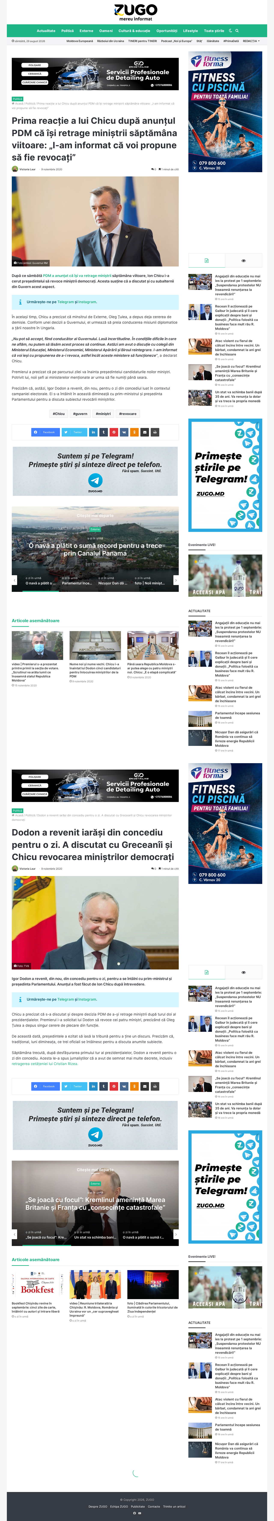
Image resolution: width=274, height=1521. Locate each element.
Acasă (18, 103)
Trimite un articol (174, 1506)
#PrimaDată (231, 41)
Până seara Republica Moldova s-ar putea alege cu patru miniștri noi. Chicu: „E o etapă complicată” (151, 668)
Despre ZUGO (98, 1506)
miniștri (104, 414)
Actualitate (46, 31)
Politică (67, 31)
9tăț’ (200, 41)
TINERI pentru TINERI (142, 41)
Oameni (106, 31)
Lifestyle (190, 31)
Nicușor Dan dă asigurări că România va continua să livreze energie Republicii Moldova (95, 549)
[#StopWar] (136, 12)
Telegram (65, 302)
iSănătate (213, 41)
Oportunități (166, 31)
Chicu (60, 414)
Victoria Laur (27, 169)
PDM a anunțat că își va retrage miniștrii (77, 276)
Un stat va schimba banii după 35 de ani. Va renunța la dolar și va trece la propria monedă (238, 396)
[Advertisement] (225, 213)
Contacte (154, 1506)
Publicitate (138, 1506)
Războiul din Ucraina (110, 41)
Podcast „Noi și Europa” (176, 41)
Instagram (87, 302)
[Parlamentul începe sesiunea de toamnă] (200, 719)
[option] (136, 12)
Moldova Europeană (80, 41)
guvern (81, 414)
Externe (86, 31)
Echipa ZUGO (119, 1506)
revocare (129, 414)
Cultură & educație (134, 31)
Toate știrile (214, 31)
